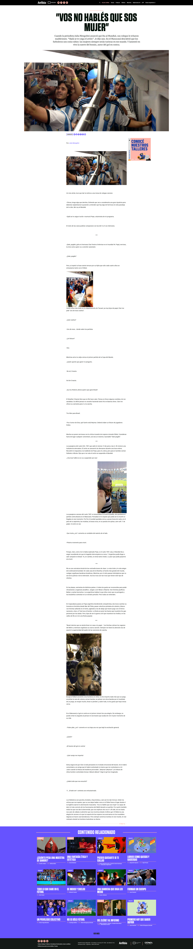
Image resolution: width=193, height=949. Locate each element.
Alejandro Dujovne (134, 862)
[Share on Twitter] (74, 134)
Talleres (123, 2)
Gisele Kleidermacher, (104, 863)
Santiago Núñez (73, 922)
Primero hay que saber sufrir (138, 921)
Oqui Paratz (145, 862)
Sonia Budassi (72, 862)
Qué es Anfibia (66, 944)
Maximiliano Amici (105, 924)
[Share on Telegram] (81, 134)
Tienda (56, 946)
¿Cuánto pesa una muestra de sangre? (50, 859)
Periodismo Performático (57, 944)
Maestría (129, 2)
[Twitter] (58, 3)
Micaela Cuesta (73, 892)
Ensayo (100, 838)
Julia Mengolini (74, 143)
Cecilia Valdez (42, 863)
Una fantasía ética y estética (77, 858)
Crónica (40, 838)
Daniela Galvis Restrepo (116, 863)
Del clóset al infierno (108, 920)
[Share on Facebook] (77, 134)
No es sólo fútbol (76, 919)
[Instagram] (64, 3)
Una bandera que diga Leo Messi (110, 891)
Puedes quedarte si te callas (108, 859)
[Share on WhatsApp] (79, 134)
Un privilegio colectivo (48, 919)
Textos (112, 2)
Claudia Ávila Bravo (116, 923)
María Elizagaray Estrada (87, 922)
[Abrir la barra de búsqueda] (99, 2)
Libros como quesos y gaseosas (138, 858)
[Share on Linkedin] (83, 134)
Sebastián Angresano (106, 864)
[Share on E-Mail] (85, 134)
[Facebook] (61, 3)
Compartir (70, 134)
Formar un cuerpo (136, 889)
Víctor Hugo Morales (44, 922)
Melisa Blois (53, 863)
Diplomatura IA (136, 2)
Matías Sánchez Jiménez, (105, 923)
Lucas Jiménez (103, 895)
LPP (143, 2)
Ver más (96, 933)
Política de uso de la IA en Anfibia (46, 946)
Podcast (118, 2)
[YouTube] (67, 3)
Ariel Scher (41, 895)
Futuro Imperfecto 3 (150, 2)
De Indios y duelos (76, 889)
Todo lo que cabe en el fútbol (48, 891)
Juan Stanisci (133, 892)
